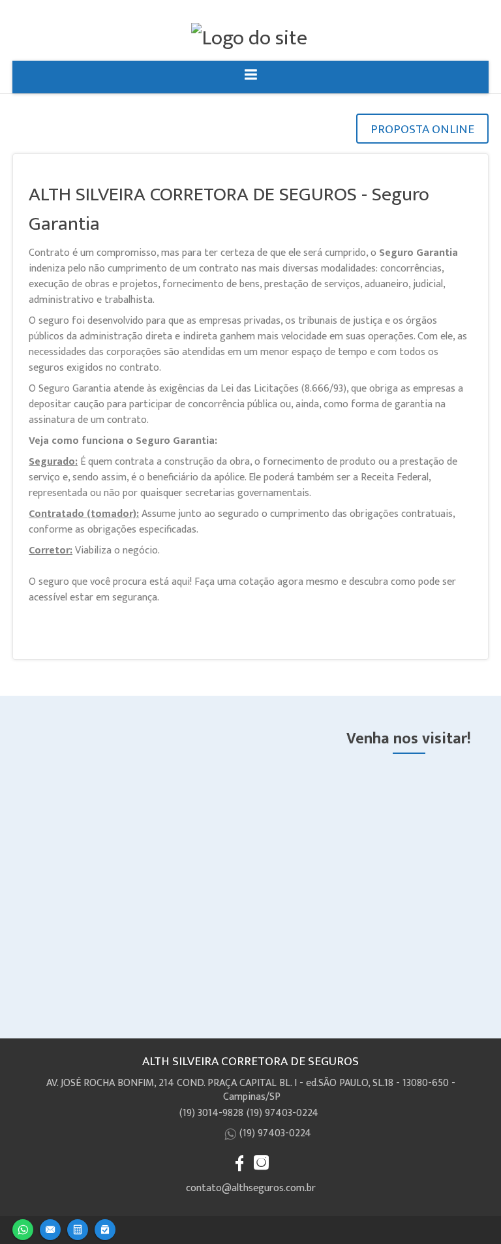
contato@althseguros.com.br (251, 1188)
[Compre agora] (105, 1228)
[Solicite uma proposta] (77, 1228)
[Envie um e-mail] (50, 1228)
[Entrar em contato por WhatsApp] (22, 1228)
